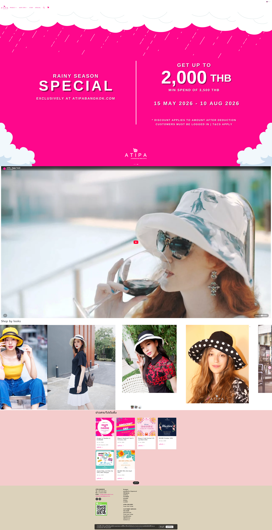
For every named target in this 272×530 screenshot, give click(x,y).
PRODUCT (13, 8)
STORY (31, 8)
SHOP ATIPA (22, 8)
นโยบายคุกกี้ (108, 527)
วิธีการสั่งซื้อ (126, 511)
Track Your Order (128, 506)
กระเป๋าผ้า (125, 502)
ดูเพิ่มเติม (99, 447)
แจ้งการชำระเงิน (127, 512)
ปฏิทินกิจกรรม (126, 518)
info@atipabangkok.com (106, 494)
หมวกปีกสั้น (126, 496)
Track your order (128, 514)
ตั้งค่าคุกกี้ (162, 526)
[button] (43, 7)
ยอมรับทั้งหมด (169, 526)
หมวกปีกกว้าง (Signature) (130, 491)
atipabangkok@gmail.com (103, 496)
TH (269, 1)
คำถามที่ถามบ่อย (127, 516)
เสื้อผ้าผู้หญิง (126, 493)
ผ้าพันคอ (125, 500)
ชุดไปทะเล (125, 495)
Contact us (126, 520)
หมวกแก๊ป (125, 498)
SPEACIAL (38, 8)
